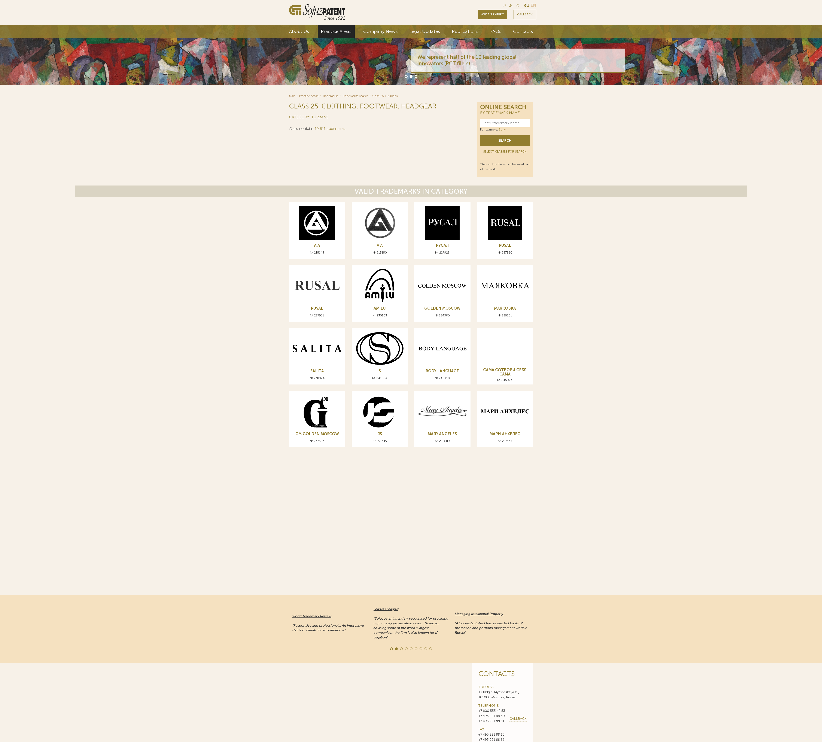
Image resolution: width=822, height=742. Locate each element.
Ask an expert (492, 14)
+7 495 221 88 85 (491, 734)
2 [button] (411, 76)
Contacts (523, 31)
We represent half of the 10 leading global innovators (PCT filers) (467, 60)
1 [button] (406, 76)
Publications (465, 31)
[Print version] (517, 5)
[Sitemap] (510, 5)
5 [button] (411, 648)
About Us (299, 31)
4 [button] (406, 648)
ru (526, 5)
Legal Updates (425, 31)
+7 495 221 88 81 (491, 721)
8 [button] (425, 648)
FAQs (495, 31)
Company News (380, 31)
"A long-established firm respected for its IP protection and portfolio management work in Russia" (491, 623)
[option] (411, 55)
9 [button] (430, 648)
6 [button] (416, 648)
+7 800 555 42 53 (491, 711)
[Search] (504, 5)
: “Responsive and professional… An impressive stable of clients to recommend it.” (328, 623)
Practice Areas (336, 31)
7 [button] (421, 648)
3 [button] (416, 76)
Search (504, 140)
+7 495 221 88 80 (491, 716)
